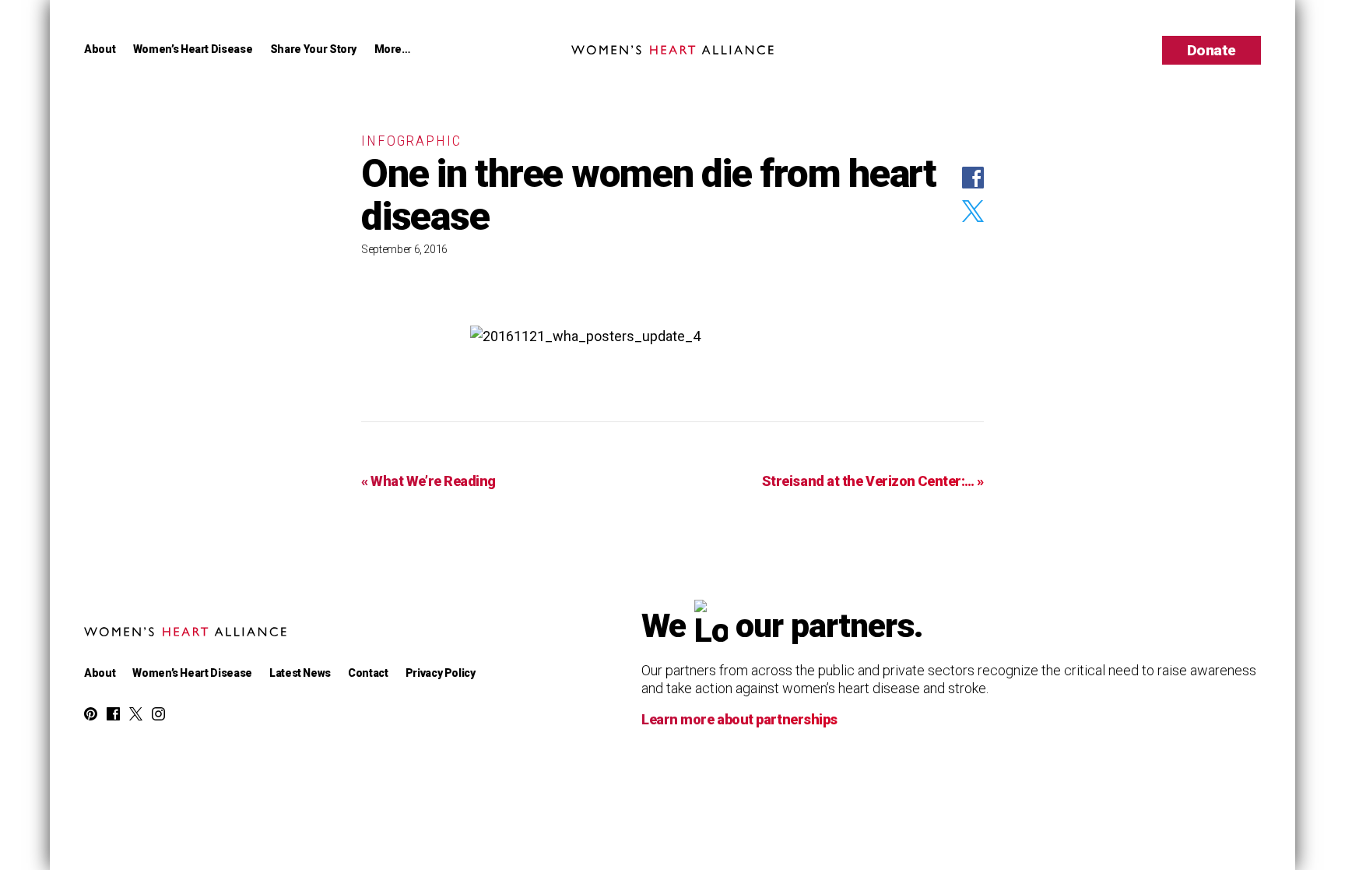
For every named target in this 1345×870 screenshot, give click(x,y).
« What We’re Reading (428, 481)
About (99, 49)
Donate (1211, 50)
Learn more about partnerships (739, 719)
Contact (368, 673)
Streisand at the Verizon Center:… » (873, 481)
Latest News (300, 673)
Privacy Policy (441, 673)
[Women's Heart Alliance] (185, 632)
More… (392, 49)
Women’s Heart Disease (193, 49)
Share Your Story (313, 49)
